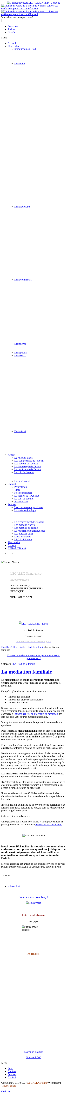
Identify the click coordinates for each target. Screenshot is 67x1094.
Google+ (12, 32)
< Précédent (14, 886)
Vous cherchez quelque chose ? (17, 17)
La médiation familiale (26, 672)
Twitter (11, 29)
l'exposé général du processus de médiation (36, 713)
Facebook (13, 26)
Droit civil (18, 647)
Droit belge (7, 647)
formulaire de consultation (48, 824)
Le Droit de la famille (34, 647)
